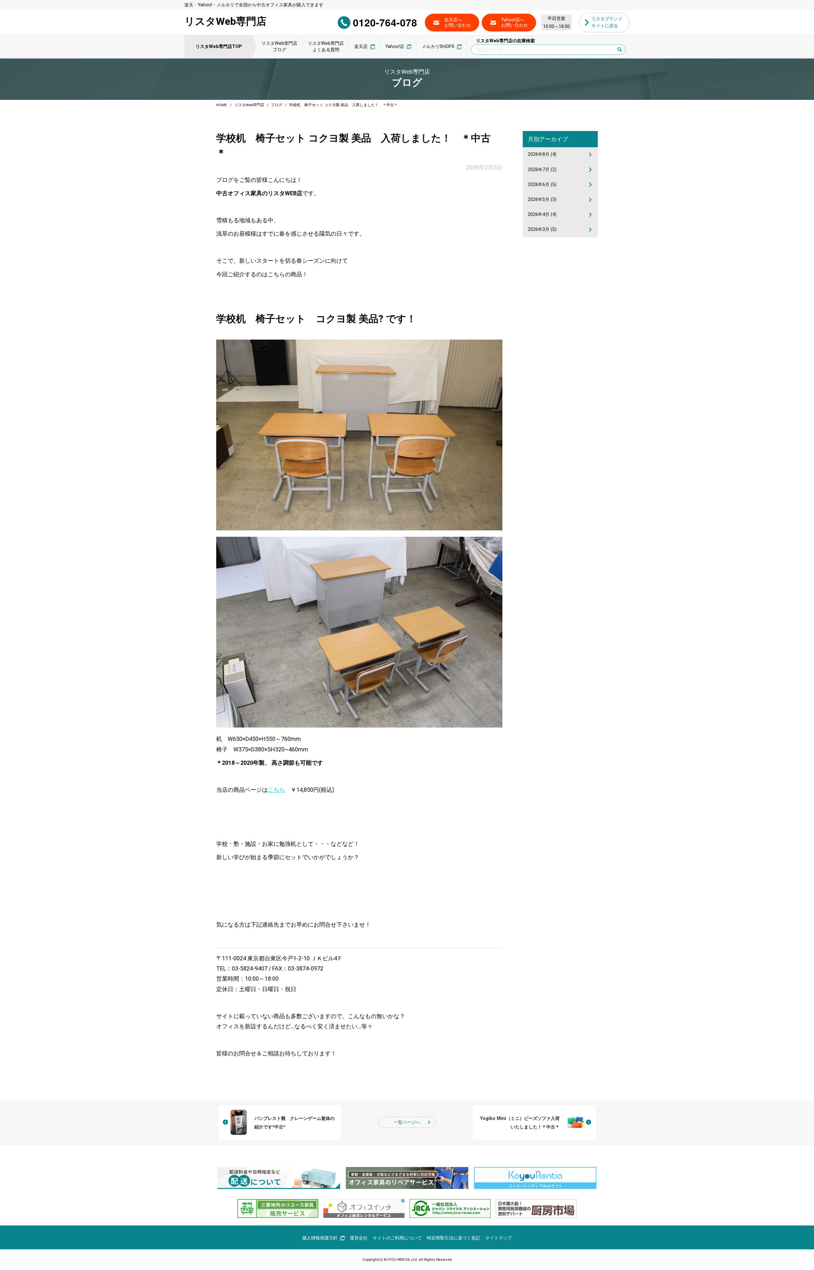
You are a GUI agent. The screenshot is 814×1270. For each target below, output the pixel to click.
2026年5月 (542, 199)
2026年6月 (542, 184)
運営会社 (359, 1238)
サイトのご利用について (397, 1238)
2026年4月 (542, 214)
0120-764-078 (385, 22)
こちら (276, 789)
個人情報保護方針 (320, 1238)
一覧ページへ (407, 1122)
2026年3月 (542, 229)
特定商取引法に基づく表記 (453, 1238)
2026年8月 (542, 154)
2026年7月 (542, 169)
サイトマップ (498, 1238)
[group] (278, 1178)
